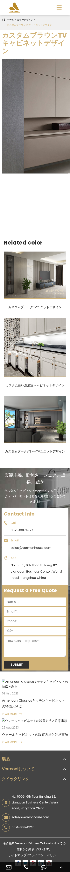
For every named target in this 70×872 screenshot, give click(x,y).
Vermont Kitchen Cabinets (34, 843)
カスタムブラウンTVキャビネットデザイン (29, 25)
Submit (16, 664)
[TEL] (26, 867)
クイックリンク (15, 779)
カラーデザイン (25, 20)
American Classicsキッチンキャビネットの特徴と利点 (33, 703)
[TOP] (61, 867)
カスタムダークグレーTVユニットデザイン (35, 451)
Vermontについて (18, 769)
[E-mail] (9, 867)
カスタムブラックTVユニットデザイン (35, 307)
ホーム (10, 20)
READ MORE (12, 714)
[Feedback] (43, 867)
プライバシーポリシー (43, 855)
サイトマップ (17, 855)
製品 (6, 759)
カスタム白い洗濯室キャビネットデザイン (35, 385)
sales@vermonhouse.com (30, 817)
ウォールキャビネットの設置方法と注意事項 (35, 734)
